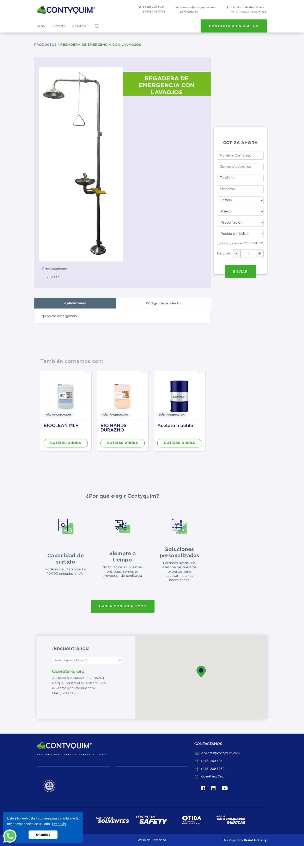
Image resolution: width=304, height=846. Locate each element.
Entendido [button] (43, 834)
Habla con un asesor (122, 606)
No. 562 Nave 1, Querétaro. (249, 9)
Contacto (58, 26)
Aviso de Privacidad (152, 840)
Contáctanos (197, 9)
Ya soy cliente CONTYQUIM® (242, 243)
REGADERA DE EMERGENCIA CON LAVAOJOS (100, 44)
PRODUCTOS (45, 44)
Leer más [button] (59, 824)
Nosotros (79, 26)
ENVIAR (240, 271)
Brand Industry (255, 840)
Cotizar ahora (65, 443)
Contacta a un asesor (234, 26)
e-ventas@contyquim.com (73, 688)
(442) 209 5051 (153, 7)
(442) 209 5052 (154, 12)
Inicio (41, 26)
